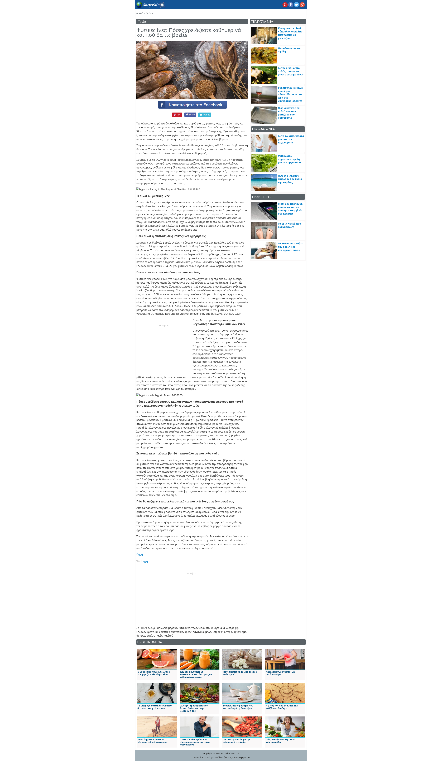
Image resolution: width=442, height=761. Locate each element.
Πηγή (139, 554)
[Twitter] (205, 114)
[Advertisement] (164, 348)
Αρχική (139, 13)
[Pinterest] (176, 114)
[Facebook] (192, 104)
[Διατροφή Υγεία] (150, 7)
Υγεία (148, 13)
